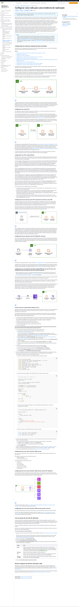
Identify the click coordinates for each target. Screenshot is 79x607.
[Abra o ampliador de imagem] (15, 100)
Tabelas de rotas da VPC (39, 266)
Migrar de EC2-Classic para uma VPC (37, 273)
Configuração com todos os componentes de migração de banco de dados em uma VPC (31, 52)
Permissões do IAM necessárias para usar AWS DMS (39, 335)
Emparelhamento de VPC (39, 117)
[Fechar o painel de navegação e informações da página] (77, 13)
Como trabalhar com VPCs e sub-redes (26, 39)
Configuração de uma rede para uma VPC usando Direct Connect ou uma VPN (29, 56)
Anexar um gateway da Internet (40, 262)
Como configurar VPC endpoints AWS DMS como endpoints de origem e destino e (41, 504)
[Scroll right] (46, 3)
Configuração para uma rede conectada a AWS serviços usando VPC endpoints (29, 63)
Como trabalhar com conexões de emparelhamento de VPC (48, 144)
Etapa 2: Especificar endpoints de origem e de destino (47, 446)
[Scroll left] (15, 3)
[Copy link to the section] (14, 46)
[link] (34, 5)
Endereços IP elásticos (38, 40)
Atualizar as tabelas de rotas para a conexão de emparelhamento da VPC (44, 148)
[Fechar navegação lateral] (12, 6)
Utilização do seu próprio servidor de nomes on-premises (40, 571)
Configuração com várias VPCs (21, 54)
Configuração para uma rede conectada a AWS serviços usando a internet (28, 64)
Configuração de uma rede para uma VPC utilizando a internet (26, 58)
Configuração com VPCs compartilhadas (23, 55)
